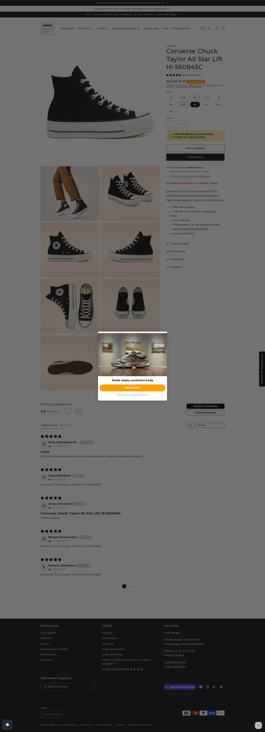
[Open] (7, 724)
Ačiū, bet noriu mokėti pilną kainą (132, 395)
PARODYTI (132, 388)
